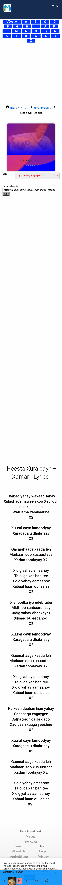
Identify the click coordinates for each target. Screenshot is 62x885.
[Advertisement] (31, 74)
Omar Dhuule (41, 108)
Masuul (31, 836)
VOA (12, 22)
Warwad (31, 842)
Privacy (43, 857)
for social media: (10, 186)
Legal (43, 851)
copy (6, 193)
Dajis (5, 174)
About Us (19, 851)
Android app (19, 857)
